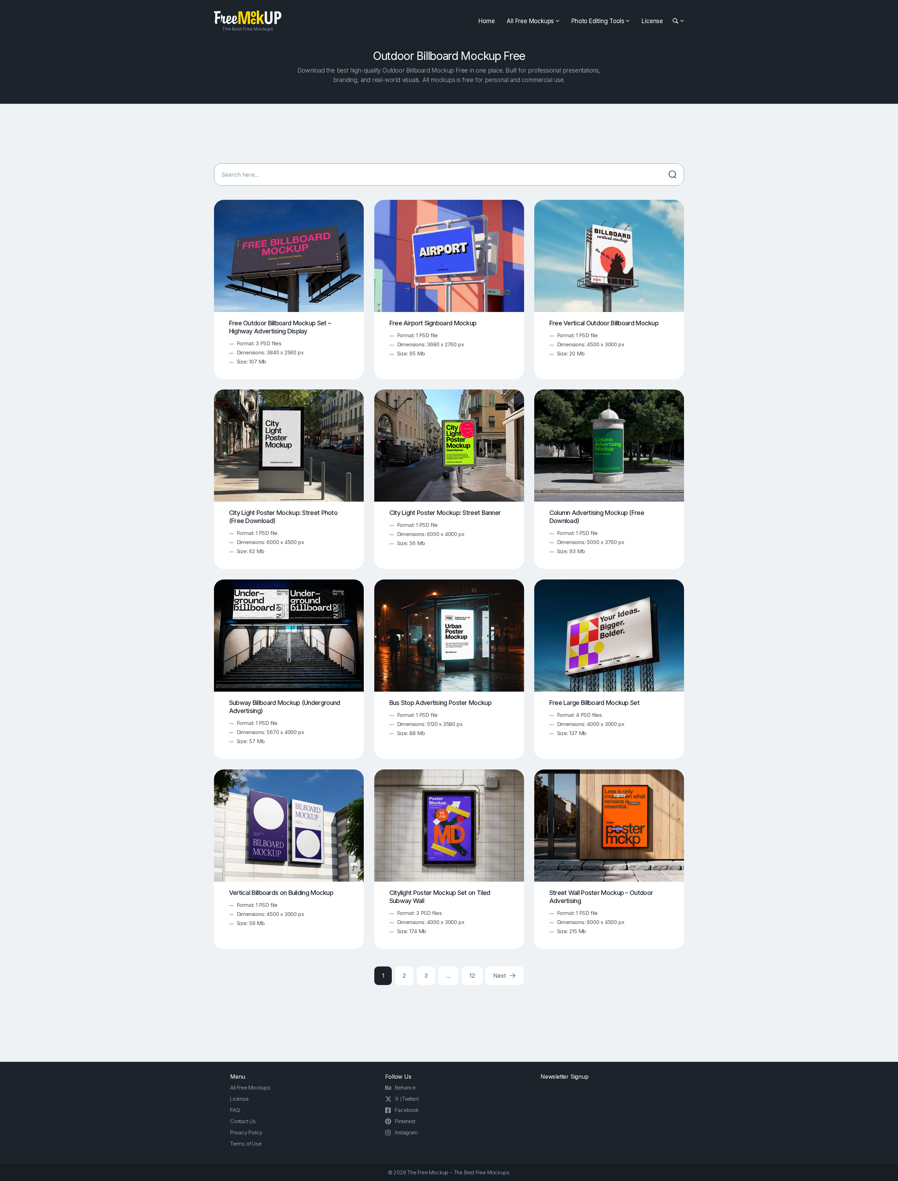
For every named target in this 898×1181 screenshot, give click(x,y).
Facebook (406, 1110)
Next (500, 975)
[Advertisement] (449, 133)
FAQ (235, 1110)
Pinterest (405, 1121)
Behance (405, 1087)
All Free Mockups (530, 21)
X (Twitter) (407, 1098)
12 (472, 975)
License (652, 21)
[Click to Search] (672, 174)
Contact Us (243, 1121)
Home (486, 21)
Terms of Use (246, 1143)
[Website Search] (676, 21)
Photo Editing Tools (597, 21)
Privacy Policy (246, 1132)
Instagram (406, 1132)
